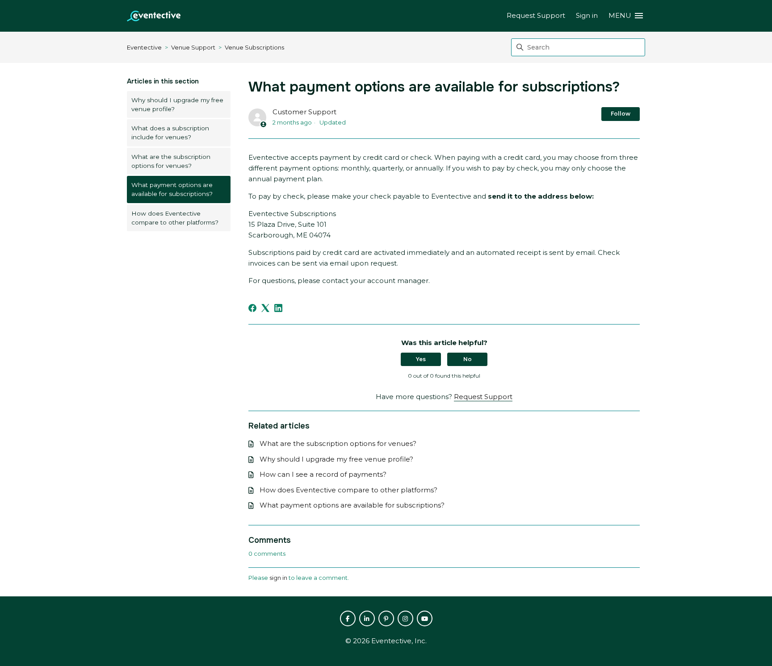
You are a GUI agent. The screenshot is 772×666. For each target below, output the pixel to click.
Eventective (144, 47)
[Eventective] (153, 16)
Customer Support (304, 112)
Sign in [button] (587, 15)
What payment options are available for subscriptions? (172, 189)
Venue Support (193, 47)
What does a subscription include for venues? (170, 133)
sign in (278, 577)
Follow (620, 113)
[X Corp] (265, 308)
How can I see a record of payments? (323, 474)
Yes (421, 359)
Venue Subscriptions (254, 47)
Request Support (536, 15)
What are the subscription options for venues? (170, 161)
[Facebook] (252, 308)
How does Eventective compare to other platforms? (174, 218)
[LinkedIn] (278, 308)
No (467, 359)
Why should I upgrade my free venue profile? (177, 104)
